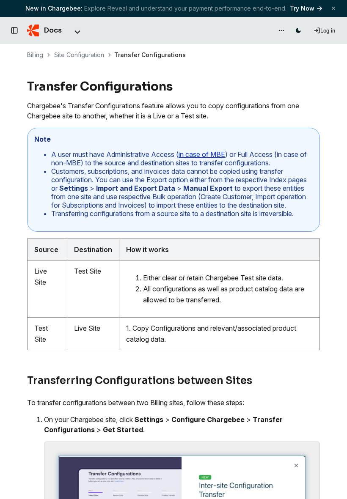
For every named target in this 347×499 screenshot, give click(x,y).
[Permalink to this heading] (177, 87)
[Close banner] (333, 8)
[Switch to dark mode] (298, 30)
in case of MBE (202, 154)
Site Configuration (79, 54)
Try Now (302, 8)
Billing (35, 54)
